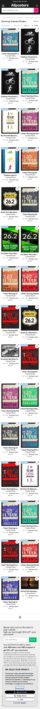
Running (20, 17)
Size (25, 25)
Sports (14, 17)
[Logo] (20, 5)
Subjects (17, 25)
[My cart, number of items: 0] (36, 5)
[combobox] (18, 10)
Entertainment (6, 17)
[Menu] (3, 5)
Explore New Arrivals (20, 1)
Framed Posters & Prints (32, 17)
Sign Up (32, 639)
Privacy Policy (20, 688)
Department (6, 25)
